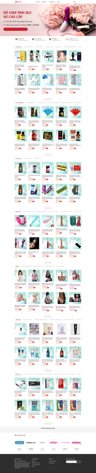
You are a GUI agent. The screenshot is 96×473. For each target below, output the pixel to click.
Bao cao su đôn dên (38, 374)
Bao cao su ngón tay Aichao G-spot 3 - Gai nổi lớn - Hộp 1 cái (61, 414)
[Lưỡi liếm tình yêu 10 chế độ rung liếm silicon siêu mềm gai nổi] (21, 243)
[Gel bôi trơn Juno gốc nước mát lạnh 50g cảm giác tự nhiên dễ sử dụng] (34, 352)
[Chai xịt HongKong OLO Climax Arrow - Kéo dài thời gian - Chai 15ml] (21, 112)
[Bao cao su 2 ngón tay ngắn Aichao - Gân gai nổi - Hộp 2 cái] (75, 384)
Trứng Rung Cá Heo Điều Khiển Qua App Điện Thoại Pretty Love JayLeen (74, 253)
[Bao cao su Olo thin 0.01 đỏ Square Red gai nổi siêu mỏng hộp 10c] (62, 384)
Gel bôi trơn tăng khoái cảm (40, 319)
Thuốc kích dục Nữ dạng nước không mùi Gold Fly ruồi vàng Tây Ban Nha (62, 176)
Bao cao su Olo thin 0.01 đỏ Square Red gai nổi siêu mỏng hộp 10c (61, 392)
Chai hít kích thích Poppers (67, 102)
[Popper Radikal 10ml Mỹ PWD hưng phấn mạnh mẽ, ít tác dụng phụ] (62, 112)
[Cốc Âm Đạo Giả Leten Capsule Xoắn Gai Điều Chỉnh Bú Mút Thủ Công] (21, 56)
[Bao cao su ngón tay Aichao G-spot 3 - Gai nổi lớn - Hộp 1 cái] (62, 406)
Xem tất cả (47, 99)
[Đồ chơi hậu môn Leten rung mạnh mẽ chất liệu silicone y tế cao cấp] (62, 80)
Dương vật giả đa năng (28, 211)
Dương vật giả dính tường (66, 211)
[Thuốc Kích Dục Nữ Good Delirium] (21, 168)
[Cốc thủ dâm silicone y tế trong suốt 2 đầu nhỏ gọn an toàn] (75, 80)
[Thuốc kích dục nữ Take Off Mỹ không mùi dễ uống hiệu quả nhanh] (21, 190)
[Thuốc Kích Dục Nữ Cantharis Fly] (34, 168)
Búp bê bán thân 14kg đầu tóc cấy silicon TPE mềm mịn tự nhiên (20, 284)
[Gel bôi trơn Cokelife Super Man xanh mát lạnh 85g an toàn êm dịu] (48, 352)
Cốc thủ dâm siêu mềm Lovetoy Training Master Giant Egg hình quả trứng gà (48, 89)
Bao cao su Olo (48, 374)
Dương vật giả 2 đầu (53, 211)
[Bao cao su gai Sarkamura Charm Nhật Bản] (21, 384)
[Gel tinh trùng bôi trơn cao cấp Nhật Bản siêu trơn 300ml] (21, 329)
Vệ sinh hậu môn (49, 46)
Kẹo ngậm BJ (79, 102)
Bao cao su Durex (27, 374)
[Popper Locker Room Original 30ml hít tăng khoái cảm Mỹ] (75, 135)
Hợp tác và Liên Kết (52, 461)
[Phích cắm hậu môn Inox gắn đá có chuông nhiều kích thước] (34, 80)
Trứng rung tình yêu (79, 211)
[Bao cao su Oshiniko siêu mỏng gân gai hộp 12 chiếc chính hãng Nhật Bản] (48, 384)
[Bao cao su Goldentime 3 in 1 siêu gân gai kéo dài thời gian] (21, 406)
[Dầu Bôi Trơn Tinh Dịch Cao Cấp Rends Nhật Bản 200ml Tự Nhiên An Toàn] (34, 329)
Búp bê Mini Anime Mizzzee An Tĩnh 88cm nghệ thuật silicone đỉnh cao (75, 285)
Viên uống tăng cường (53, 102)
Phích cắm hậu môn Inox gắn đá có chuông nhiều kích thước (34, 89)
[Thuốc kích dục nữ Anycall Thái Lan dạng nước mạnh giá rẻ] (75, 190)
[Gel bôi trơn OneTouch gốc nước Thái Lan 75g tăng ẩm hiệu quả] (21, 352)
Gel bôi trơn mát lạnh (69, 319)
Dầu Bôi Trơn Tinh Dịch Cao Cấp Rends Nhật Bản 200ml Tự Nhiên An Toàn (34, 339)
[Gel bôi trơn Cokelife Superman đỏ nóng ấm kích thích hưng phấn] (62, 352)
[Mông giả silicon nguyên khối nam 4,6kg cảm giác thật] (62, 276)
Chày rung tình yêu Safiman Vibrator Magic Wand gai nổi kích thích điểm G (34, 231)
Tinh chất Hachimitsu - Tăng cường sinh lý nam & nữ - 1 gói (48, 145)
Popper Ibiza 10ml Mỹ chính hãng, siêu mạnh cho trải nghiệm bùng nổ (34, 145)
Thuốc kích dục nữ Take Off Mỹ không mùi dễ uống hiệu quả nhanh (20, 198)
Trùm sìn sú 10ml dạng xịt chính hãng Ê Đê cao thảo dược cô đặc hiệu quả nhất (33, 122)
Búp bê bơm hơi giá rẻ (26, 266)
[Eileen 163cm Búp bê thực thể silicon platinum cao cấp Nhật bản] (75, 298)
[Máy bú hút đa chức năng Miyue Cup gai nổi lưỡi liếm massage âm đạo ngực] (75, 221)
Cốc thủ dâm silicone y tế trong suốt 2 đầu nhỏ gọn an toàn (75, 89)
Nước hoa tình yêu (27, 158)
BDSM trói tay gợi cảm (33, 66)
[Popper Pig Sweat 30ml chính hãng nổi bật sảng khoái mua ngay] (21, 135)
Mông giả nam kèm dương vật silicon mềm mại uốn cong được (20, 306)
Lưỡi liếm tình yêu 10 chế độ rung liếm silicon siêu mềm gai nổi (20, 253)
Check (79, 461)
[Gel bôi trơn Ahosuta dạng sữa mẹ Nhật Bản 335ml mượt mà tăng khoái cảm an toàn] (48, 329)
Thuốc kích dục (37, 158)
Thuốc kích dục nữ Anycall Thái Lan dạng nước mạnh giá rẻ (74, 198)
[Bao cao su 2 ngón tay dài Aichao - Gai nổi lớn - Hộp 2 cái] (48, 406)
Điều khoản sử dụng (36, 462)
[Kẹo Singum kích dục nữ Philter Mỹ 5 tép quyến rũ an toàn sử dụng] (62, 190)
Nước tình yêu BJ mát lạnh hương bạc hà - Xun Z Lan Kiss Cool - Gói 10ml (47, 122)
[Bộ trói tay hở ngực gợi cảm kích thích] (48, 56)
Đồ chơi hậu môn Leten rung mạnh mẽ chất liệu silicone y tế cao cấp (61, 89)
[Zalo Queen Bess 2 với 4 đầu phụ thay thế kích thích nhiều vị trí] (48, 243)
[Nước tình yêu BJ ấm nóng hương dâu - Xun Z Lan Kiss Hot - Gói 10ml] (75, 112)
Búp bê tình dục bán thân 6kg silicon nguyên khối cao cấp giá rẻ (34, 306)
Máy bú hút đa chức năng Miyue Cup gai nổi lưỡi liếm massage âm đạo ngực (74, 231)
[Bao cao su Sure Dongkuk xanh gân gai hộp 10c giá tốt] (34, 406)
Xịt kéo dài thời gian (30, 102)
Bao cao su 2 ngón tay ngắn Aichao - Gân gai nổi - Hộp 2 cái (75, 392)
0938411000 (75, 38)
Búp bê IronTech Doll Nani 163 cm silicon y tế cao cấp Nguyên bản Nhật (47, 307)
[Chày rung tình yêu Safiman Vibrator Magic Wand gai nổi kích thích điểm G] (34, 221)
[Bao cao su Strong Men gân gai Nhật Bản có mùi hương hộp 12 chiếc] (34, 384)
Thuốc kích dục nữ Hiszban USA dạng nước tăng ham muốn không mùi (47, 176)
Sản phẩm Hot (51, 462)
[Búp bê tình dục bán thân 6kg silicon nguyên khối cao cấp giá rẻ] (34, 298)
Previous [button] (2, 20)
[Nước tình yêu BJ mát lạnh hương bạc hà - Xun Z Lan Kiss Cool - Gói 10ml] (48, 112)
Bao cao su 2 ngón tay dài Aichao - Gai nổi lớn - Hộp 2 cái (47, 414)
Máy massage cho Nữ (41, 211)
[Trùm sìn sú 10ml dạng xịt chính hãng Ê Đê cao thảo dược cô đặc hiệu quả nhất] (34, 112)
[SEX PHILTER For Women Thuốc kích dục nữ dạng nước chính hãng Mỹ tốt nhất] (75, 168)
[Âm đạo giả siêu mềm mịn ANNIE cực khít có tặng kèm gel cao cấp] (62, 56)
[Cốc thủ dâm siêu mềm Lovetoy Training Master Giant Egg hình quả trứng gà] (48, 80)
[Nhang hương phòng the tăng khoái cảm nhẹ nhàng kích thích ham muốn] (48, 190)
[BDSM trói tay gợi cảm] (34, 56)
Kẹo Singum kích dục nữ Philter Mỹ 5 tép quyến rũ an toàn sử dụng (61, 198)
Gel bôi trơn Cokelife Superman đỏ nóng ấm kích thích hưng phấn (61, 361)
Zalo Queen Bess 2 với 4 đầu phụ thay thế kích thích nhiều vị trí (48, 253)
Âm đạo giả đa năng (28, 46)
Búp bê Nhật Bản (60, 266)
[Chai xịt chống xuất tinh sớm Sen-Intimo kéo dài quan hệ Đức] (62, 135)
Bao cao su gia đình (70, 374)
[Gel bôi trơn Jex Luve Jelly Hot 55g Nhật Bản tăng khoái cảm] (75, 352)
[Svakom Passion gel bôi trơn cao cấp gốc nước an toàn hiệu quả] (62, 329)
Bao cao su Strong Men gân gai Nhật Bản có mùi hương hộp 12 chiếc (34, 392)
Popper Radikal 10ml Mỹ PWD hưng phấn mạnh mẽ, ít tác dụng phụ (62, 122)
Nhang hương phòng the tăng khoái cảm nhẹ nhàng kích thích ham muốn (47, 198)
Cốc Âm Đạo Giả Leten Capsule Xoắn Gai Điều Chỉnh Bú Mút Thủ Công (19, 66)
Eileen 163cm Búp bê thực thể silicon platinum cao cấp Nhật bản (75, 307)
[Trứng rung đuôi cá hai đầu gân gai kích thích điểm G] (48, 221)
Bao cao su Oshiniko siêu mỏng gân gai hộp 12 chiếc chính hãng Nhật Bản (47, 392)
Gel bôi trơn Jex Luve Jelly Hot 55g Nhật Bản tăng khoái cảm (74, 361)
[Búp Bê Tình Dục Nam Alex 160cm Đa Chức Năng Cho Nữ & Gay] (34, 276)
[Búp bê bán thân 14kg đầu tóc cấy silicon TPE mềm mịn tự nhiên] (21, 276)
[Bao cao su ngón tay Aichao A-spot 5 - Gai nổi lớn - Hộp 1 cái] (75, 406)
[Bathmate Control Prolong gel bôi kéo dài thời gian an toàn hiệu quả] (75, 329)
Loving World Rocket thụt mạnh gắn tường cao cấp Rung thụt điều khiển (61, 253)
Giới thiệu (34, 461)
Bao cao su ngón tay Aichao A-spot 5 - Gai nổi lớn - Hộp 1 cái (75, 414)
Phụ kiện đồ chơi (39, 46)
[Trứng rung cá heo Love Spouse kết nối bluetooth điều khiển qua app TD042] (21, 221)
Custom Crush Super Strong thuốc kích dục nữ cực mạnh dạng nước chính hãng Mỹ (34, 198)
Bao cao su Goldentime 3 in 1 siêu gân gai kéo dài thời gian (20, 414)
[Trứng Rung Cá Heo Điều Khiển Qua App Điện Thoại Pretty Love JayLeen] (75, 243)
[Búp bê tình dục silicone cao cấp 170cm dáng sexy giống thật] (48, 276)
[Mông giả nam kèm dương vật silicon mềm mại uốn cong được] (21, 298)
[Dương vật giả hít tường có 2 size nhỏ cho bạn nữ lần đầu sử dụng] (62, 221)
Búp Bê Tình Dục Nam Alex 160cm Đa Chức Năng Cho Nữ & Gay (34, 284)
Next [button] (94, 20)
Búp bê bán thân (50, 266)
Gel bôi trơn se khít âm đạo (55, 319)
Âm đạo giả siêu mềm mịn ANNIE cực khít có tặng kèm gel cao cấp (61, 66)
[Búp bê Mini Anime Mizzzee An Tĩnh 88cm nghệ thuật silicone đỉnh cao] (75, 276)
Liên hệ (33, 466)
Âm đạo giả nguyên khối (69, 46)
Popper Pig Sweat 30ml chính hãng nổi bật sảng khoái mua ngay (20, 145)
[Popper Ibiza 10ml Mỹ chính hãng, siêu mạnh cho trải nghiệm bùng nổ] (34, 135)
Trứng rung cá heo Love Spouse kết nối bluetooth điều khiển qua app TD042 (20, 231)
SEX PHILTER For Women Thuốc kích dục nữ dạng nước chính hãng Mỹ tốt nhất (75, 176)
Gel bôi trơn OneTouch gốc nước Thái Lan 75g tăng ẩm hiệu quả (20, 361)
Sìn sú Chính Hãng (41, 102)
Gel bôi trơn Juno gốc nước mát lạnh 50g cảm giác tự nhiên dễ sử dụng (33, 361)
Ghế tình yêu (58, 46)
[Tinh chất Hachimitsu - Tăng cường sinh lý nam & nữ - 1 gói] (48, 135)
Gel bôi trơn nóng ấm (81, 319)
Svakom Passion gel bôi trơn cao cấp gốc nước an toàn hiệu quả (61, 339)
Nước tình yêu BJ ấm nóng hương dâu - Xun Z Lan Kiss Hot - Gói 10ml (75, 122)
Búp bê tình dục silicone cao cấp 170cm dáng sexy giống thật (48, 284)
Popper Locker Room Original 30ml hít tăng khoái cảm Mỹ (75, 145)
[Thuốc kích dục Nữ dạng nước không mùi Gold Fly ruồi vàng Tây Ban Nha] (62, 168)
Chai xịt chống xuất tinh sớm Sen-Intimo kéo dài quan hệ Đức (61, 145)
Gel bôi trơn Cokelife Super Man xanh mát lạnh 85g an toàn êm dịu (47, 361)
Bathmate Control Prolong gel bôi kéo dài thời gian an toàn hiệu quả (74, 339)
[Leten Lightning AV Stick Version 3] (34, 243)
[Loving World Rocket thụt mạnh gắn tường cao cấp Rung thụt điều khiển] (62, 243)
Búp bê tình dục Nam (39, 266)
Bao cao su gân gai (58, 374)
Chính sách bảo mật (36, 464)
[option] (48, 20)
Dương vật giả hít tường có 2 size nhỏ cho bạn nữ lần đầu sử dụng (61, 230)
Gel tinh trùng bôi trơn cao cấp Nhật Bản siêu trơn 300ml (20, 339)
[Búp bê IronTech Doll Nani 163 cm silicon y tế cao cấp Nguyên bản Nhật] (48, 298)
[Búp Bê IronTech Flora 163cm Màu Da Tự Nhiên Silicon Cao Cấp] (62, 298)
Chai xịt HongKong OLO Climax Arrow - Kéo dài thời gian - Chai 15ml (20, 122)
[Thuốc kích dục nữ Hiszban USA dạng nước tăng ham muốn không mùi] (48, 168)
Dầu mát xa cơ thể (27, 319)
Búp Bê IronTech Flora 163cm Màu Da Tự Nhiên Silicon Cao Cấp (61, 307)
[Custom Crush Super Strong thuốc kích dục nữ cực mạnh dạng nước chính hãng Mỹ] (34, 190)
